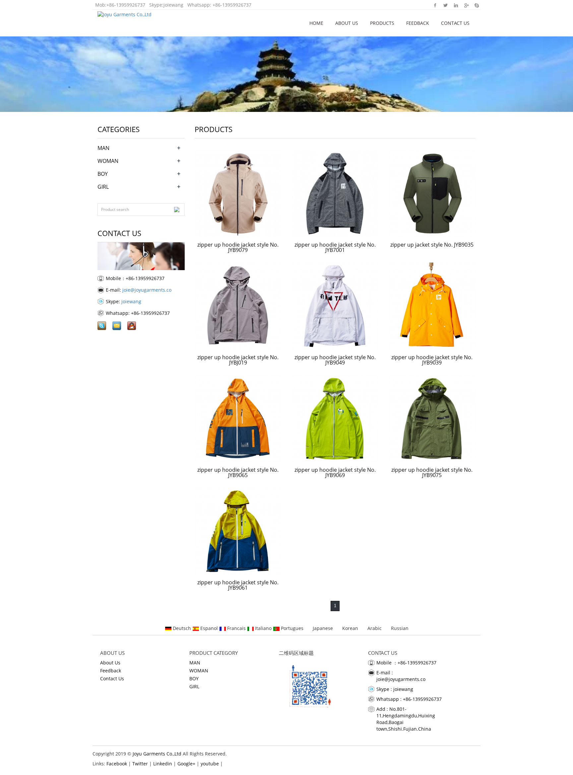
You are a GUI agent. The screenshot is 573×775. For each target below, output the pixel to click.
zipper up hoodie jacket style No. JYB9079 (238, 247)
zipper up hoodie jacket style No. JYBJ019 (238, 360)
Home (316, 23)
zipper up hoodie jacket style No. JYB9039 (432, 360)
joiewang (173, 5)
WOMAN (107, 161)
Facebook (435, 5)
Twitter (445, 5)
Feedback (417, 23)
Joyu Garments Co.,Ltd (157, 754)
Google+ (466, 5)
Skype (476, 5)
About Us (346, 23)
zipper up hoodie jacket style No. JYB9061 (238, 585)
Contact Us (455, 23)
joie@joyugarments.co (146, 290)
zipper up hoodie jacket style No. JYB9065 (238, 472)
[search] (176, 209)
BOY (102, 173)
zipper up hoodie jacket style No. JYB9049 (335, 360)
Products (382, 23)
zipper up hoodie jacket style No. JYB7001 (335, 247)
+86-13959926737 (125, 5)
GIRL (103, 186)
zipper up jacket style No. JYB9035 (432, 244)
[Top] (558, 127)
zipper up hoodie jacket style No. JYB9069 (335, 472)
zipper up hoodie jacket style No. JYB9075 (432, 472)
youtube (210, 763)
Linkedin (456, 5)
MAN (103, 148)
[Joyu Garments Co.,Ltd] (124, 13)
